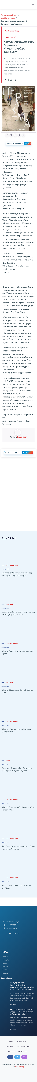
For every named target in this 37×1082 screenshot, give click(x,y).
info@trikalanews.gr (12, 922)
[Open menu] (33, 4)
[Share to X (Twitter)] (11, 135)
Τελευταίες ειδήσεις (9, 15)
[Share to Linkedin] (15, 135)
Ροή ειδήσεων (21, 1041)
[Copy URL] (23, 135)
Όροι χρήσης (9, 1046)
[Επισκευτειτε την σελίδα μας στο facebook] (10, 1057)
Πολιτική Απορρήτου (23, 1046)
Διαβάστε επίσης (8, 18)
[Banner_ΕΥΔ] (18, 280)
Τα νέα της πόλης (12, 37)
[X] (17, 1057)
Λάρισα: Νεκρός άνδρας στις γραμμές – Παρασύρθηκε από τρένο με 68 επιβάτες (22, 1012)
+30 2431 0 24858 (11, 928)
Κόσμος (5, 966)
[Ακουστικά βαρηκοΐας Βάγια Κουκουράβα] (18, 477)
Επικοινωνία (22, 1051)
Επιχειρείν (5, 973)
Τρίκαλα (5, 957)
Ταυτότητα (11, 1051)
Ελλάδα (4, 963)
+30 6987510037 (11, 925)
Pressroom (22, 437)
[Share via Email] (19, 135)
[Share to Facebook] (7, 135)
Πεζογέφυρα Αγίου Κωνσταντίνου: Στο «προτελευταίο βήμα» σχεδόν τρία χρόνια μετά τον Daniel (22, 986)
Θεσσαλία (5, 960)
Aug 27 (14, 1004)
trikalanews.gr (19, 1067)
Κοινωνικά (9, 604)
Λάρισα (7, 760)
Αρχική (11, 1041)
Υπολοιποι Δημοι (11, 565)
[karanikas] (18, 506)
